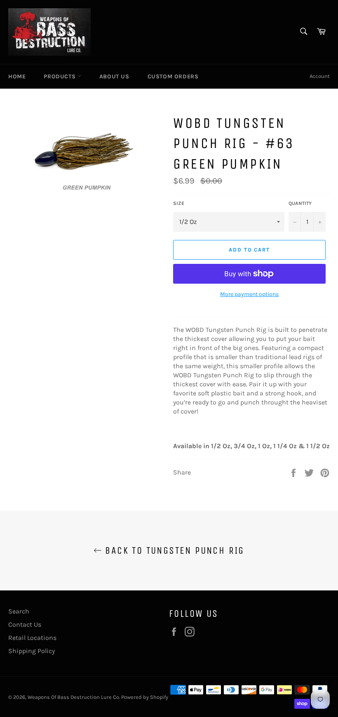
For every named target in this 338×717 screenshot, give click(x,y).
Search (18, 611)
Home (17, 76)
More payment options (249, 294)
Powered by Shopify (144, 697)
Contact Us (24, 624)
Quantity (300, 203)
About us (114, 76)
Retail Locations (32, 638)
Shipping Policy (31, 651)
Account (320, 76)
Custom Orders (173, 76)
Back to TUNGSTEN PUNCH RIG (173, 550)
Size (178, 203)
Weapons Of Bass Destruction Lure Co (73, 697)
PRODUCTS (60, 76)
